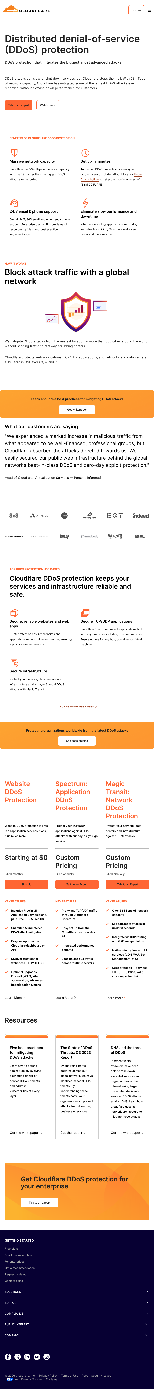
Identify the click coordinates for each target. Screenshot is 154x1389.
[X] (17, 1357)
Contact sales (14, 1280)
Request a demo (15, 1274)
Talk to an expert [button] (18, 105)
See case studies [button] (77, 740)
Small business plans (19, 1255)
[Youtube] (37, 1357)
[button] (14, 157)
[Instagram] (46, 1357)
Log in (136, 10)
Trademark (53, 1379)
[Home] (27, 10)
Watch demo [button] (48, 105)
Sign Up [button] (26, 884)
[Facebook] (8, 1357)
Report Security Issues (96, 1375)
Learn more (114, 998)
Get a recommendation (20, 1268)
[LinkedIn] (27, 1357)
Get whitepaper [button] (77, 409)
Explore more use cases (76, 706)
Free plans (12, 1248)
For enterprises (15, 1261)
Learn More (13, 998)
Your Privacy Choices (28, 1379)
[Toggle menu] (149, 10)
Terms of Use (69, 1375)
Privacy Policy (48, 1375)
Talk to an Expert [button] (77, 884)
